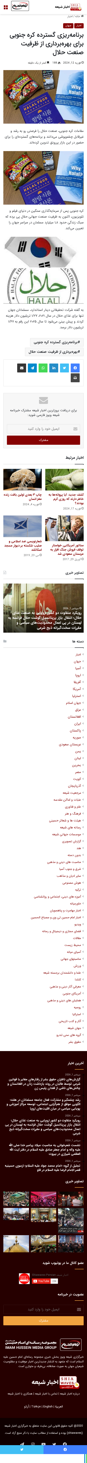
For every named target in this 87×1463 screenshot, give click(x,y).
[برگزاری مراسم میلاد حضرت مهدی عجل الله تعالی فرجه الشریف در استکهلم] (43, 1199)
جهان (68, 25)
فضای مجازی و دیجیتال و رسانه (61, 931)
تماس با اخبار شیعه (46, 1393)
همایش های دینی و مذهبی (64, 1000)
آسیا (78, 668)
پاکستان (75, 730)
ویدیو (78, 924)
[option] (43, 608)
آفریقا (77, 682)
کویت (77, 779)
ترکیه (78, 889)
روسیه (77, 1007)
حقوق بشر (74, 1042)
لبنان (78, 758)
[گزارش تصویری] (71, 1221)
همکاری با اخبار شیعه (20, 1393)
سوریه (77, 737)
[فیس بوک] (75, 368)
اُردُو (26, 1406)
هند (79, 848)
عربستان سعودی (70, 744)
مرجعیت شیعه (72, 793)
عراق (78, 710)
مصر (78, 772)
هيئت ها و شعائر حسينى (65, 820)
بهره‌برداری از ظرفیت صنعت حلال (53, 352)
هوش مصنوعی (71, 883)
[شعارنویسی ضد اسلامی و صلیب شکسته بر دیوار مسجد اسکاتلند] (22, 526)
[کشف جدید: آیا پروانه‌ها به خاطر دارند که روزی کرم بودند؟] (64, 479)
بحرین (76, 765)
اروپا (78, 675)
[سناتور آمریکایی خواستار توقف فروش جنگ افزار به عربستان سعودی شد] (64, 528)
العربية (59, 1406)
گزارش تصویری (71, 841)
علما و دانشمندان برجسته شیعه (62, 972)
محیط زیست (72, 945)
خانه (78, 16)
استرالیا (76, 1014)
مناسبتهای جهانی (71, 959)
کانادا (78, 979)
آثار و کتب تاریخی (70, 1021)
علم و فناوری (73, 806)
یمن (78, 751)
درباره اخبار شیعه (70, 1393)
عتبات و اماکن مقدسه (67, 800)
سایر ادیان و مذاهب (69, 876)
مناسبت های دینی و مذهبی (64, 862)
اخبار (70, 16)
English (48, 1406)
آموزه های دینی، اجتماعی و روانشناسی (57, 896)
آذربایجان (74, 786)
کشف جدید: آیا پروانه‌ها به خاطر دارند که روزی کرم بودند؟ (66, 499)
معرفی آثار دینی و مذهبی (65, 986)
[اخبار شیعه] (66, 7)
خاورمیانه (75, 903)
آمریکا (77, 689)
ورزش (77, 966)
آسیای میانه (74, 952)
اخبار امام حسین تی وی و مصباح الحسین (56, 917)
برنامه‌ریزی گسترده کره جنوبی (56, 342)
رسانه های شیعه (70, 827)
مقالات (77, 938)
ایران (77, 723)
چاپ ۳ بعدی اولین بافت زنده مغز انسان (23, 496)
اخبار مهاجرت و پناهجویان (65, 910)
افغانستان (74, 717)
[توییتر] (64, 368)
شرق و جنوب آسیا (70, 869)
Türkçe (36, 1406)
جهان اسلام (73, 703)
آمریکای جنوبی (72, 993)
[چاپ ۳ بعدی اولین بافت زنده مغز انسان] (22, 479)
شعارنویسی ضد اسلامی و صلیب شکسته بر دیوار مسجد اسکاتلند (23, 545)
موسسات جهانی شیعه (66, 834)
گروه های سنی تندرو (68, 1035)
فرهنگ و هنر (73, 813)
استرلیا (76, 696)
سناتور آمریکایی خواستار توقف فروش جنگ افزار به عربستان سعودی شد (67, 549)
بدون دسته (74, 855)
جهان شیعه (74, 1028)
